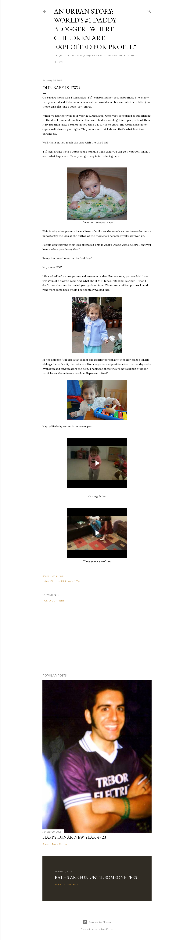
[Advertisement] (97, 637)
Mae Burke (107, 929)
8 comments (71, 884)
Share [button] (45, 575)
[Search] (149, 10)
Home (59, 62)
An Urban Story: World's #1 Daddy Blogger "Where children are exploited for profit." (95, 29)
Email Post (57, 575)
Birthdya (55, 581)
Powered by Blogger (100, 922)
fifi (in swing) (68, 581)
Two (78, 581)
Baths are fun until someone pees (96, 877)
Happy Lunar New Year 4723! (75, 837)
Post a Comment (53, 600)
